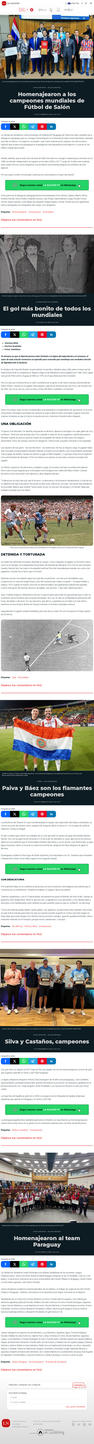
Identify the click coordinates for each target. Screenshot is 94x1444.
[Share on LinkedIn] (51, 126)
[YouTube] (90, 1424)
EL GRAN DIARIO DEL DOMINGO (47, 302)
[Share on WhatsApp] (23, 126)
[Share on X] (14, 126)
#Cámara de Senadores (56, 1362)
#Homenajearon (19, 212)
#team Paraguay (19, 1362)
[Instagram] (84, 1424)
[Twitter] (79, 1424)
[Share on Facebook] (5, 126)
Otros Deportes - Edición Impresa (47, 87)
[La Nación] (10, 3)
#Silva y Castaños (20, 1130)
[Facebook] (73, 1424)
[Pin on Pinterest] (42, 126)
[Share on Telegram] (33, 126)
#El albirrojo (17, 926)
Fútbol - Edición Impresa (47, 781)
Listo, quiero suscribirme (75, 1407)
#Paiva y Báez (31, 926)
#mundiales (48, 212)
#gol (14, 677)
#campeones (35, 212)
